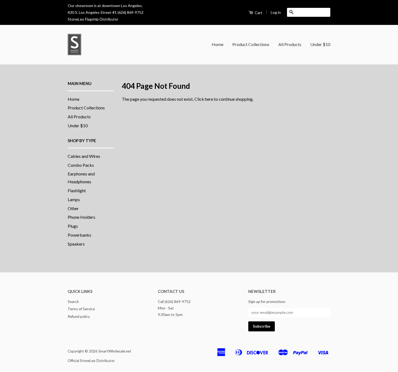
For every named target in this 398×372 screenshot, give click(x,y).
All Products (289, 44)
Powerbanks (79, 234)
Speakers (76, 243)
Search (73, 301)
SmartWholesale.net (114, 351)
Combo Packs (81, 165)
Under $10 (320, 44)
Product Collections (250, 44)
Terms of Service (81, 309)
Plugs (73, 226)
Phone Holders (81, 217)
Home (217, 44)
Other (73, 208)
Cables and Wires (84, 156)
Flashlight (77, 190)
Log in (276, 12)
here (209, 99)
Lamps (74, 199)
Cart (258, 12)
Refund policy (79, 316)
